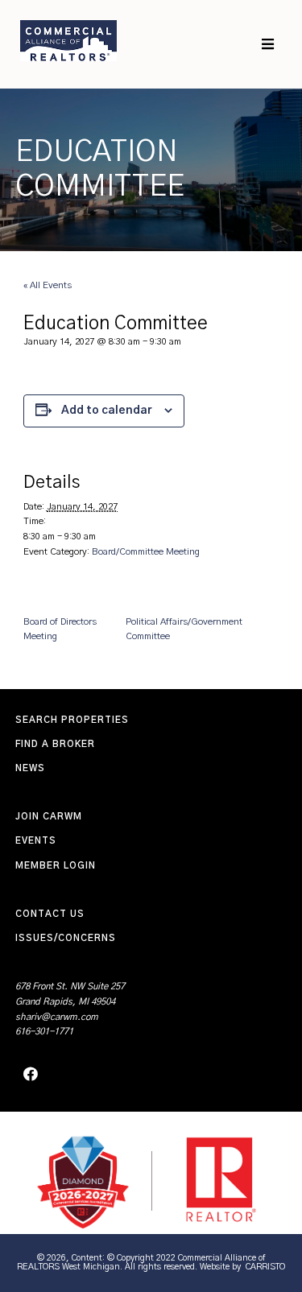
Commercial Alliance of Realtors (68, 40)
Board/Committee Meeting (146, 551)
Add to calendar (106, 410)
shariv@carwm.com (56, 1017)
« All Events (47, 285)
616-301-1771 (44, 1031)
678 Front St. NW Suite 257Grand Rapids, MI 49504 (70, 994)
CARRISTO (265, 1266)
